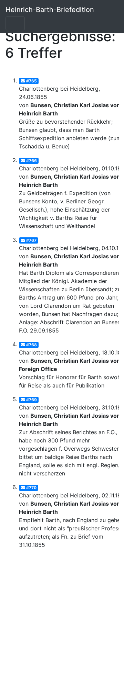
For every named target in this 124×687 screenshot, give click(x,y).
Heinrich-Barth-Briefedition (50, 9)
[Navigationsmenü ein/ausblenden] (15, 23)
